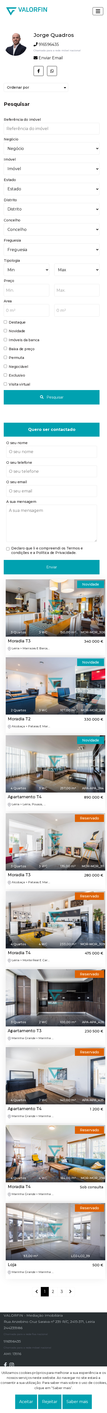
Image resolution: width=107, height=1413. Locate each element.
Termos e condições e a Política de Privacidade (47, 550)
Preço (9, 280)
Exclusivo (17, 375)
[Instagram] (12, 1365)
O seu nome (17, 443)
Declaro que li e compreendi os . (47, 550)
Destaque (17, 322)
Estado (10, 180)
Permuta (16, 357)
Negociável (18, 366)
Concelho (12, 220)
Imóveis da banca (24, 340)
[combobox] (26, 290)
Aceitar (26, 1401)
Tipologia (12, 260)
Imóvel (10, 159)
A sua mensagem (21, 501)
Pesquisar (54, 397)
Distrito (10, 200)
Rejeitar (49, 1401)
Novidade (17, 331)
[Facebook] (6, 1365)
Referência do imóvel (22, 119)
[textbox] (26, 290)
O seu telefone (19, 462)
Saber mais (77, 1401)
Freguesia (12, 240)
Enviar (51, 567)
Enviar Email (51, 58)
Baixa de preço (22, 349)
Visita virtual (19, 384)
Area (8, 301)
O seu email (16, 482)
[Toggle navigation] (98, 11)
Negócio (11, 139)
